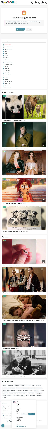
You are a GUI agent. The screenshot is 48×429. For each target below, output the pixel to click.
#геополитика (19, 387)
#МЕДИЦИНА (10, 385)
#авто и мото (38, 385)
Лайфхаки (7, 77)
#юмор (4, 397)
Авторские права (7, 411)
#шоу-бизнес (32, 395)
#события (4, 395)
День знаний (8, 44)
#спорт (14, 395)
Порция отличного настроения (11, 348)
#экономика (39, 395)
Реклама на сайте (7, 410)
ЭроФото (7, 59)
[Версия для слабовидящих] (39, 2)
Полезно (6, 85)
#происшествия (24, 393)
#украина (22, 395)
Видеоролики (8, 47)
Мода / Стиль (8, 60)
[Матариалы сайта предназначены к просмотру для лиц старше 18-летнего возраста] (7, 421)
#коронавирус (19, 390)
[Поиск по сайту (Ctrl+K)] (2, 425)
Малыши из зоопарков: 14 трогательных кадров (14, 120)
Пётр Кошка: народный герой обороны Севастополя (15, 231)
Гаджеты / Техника (9, 64)
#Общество (17, 385)
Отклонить (25, 413)
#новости (36, 390)
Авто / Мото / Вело (9, 62)
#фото (27, 395)
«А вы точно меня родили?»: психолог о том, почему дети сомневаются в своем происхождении (24, 320)
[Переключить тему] (46, 2)
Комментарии (7, 406)
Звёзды (6, 55)
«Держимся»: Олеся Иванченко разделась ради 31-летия (16, 175)
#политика (5, 393)
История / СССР (8, 81)
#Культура (4, 385)
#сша (18, 395)
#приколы (12, 393)
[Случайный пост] (32, 2)
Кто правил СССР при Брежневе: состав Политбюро (14, 376)
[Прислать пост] (35, 2)
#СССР (33, 385)
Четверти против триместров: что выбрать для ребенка (16, 292)
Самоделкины (8, 74)
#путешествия (30, 393)
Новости (6, 79)
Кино (6, 53)
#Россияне (28, 385)
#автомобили (6, 387)
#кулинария (25, 390)
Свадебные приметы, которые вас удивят (13, 264)
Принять (32, 413)
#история (13, 390)
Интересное (7, 83)
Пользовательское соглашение (10, 413)
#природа (17, 393)
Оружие (6, 66)
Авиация (7, 68)
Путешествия (8, 75)
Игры (6, 51)
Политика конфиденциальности (10, 417)
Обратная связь (7, 408)
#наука (31, 390)
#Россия (23, 385)
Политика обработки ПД (9, 415)
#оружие (42, 390)
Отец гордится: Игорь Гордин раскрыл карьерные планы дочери (17, 148)
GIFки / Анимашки (9, 49)
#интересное (6, 390)
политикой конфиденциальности (20, 426)
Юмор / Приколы (9, 46)
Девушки (7, 57)
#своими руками (38, 393)
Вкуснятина (7, 70)
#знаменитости (39, 387)
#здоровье (32, 387)
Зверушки (7, 72)
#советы (9, 395)
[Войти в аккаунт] (42, 2)
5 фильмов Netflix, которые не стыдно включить (14, 203)
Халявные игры (8, 87)
